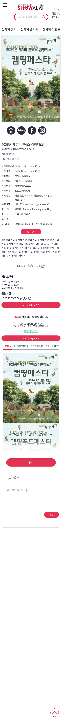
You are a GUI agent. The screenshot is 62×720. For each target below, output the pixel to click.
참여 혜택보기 (31, 331)
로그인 (57, 9)
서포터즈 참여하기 (31, 338)
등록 (51, 514)
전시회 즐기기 (29, 29)
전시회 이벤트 (51, 29)
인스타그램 (42, 130)
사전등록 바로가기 (31, 305)
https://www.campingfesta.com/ (32, 204)
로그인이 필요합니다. (18, 490)
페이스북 (32, 130)
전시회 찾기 (9, 29)
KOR (54, 17)
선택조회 (44, 17)
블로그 (21, 130)
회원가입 (56, 13)
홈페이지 (11, 130)
